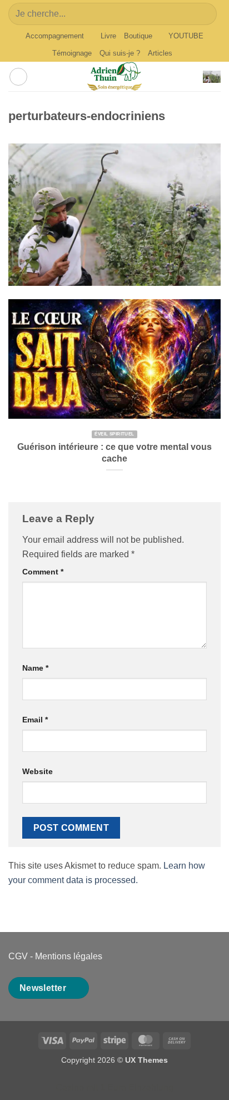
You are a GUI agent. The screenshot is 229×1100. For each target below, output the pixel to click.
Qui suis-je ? (119, 53)
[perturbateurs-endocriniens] (114, 214)
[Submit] (204, 13)
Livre (108, 36)
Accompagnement (55, 36)
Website (37, 771)
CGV (18, 956)
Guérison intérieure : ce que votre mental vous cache (114, 452)
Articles (160, 53)
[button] (18, 77)
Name (35, 667)
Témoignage (72, 53)
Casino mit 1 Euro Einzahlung (114, 1087)
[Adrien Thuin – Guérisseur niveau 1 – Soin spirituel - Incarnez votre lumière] (114, 76)
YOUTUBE (185, 36)
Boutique (138, 36)
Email (35, 719)
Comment (42, 571)
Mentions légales (68, 956)
